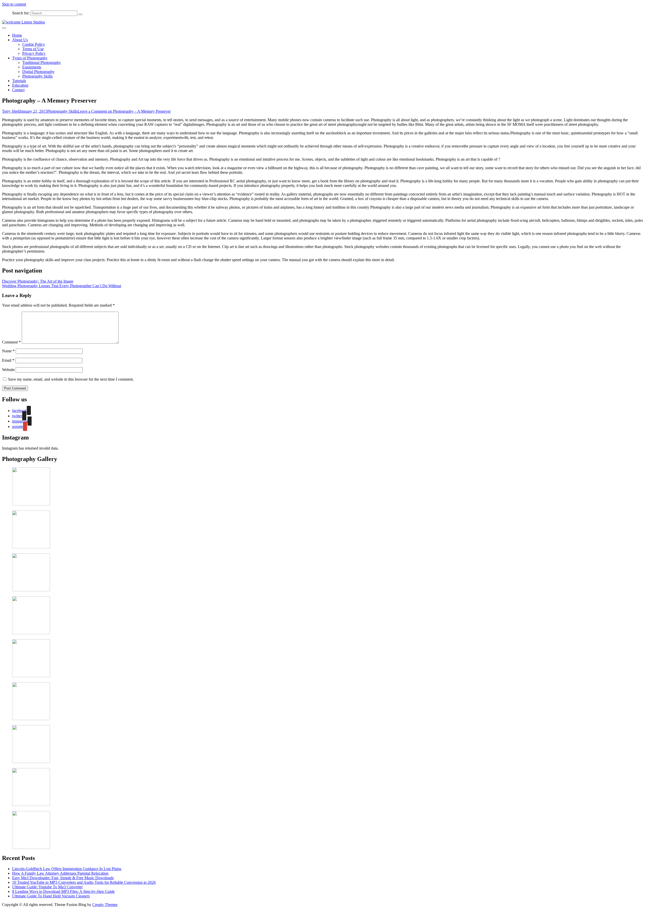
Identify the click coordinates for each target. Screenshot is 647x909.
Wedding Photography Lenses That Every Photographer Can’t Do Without (61, 286)
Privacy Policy (33, 53)
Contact (18, 90)
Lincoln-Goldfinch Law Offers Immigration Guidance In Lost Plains (66, 869)
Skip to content (14, 4)
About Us (20, 40)
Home (17, 35)
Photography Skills (37, 76)
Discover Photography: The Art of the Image (37, 281)
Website (8, 369)
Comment (11, 342)
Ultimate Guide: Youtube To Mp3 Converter (47, 887)
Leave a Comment (124, 111)
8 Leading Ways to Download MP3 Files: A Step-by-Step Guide (63, 891)
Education (20, 85)
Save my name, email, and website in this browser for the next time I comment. (71, 379)
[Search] (80, 14)
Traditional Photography (41, 62)
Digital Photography (38, 71)
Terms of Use (33, 49)
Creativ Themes (105, 904)
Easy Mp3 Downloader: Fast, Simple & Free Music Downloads (63, 878)
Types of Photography (30, 58)
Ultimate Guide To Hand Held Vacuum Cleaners (51, 896)
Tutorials (19, 81)
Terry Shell (11, 111)
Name (8, 351)
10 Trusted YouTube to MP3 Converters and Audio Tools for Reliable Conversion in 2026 (84, 882)
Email (8, 360)
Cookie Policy (33, 44)
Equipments (31, 67)
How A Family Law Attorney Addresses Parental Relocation (60, 873)
